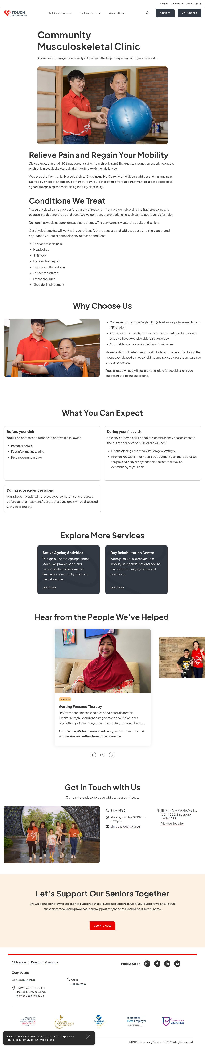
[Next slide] (112, 755)
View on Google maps (30, 995)
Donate (165, 13)
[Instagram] (147, 963)
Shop (164, 3)
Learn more (49, 587)
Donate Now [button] (102, 925)
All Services (19, 962)
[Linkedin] (167, 963)
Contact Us (177, 3)
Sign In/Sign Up (193, 3)
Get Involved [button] (89, 13)
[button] (68, 569)
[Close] (88, 1036)
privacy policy (30, 1039)
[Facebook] (157, 963)
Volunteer (189, 13)
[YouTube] (177, 963)
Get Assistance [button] (58, 13)
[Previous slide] (93, 755)
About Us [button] (115, 13)
